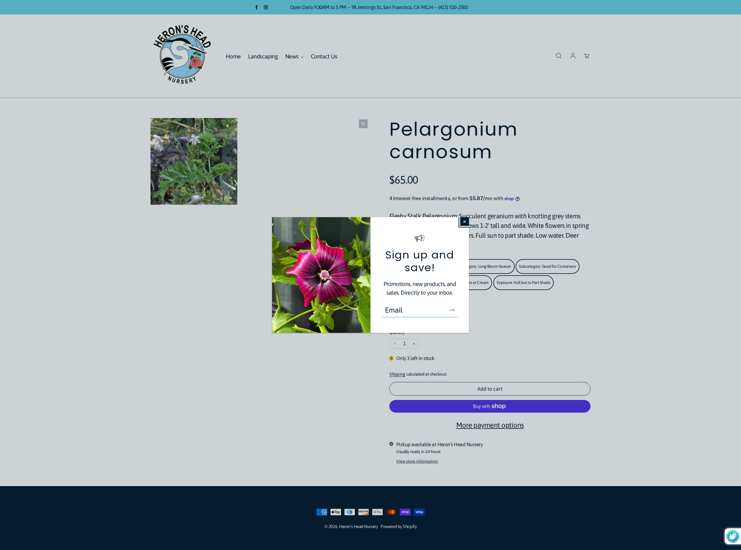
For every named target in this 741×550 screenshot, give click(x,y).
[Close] (464, 221)
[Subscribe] (451, 310)
